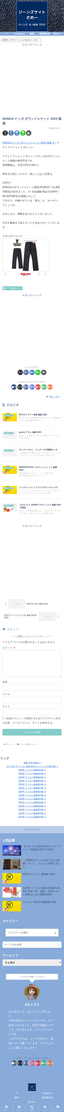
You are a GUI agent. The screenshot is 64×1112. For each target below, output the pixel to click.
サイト (6, 706)
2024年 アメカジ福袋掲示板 (30, 777)
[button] (28, 133)
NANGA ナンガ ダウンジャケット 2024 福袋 (27, 142)
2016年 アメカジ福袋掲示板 (30, 806)
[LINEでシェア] (23, 133)
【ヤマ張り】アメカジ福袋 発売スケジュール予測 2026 (31, 766)
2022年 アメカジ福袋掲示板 (30, 784)
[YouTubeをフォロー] (38, 387)
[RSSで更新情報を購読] (50, 387)
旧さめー (32, 1102)
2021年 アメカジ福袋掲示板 (30, 788)
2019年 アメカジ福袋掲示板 (30, 795)
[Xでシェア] (5, 133)
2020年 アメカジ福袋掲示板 (30, 791)
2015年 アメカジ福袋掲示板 (30, 809)
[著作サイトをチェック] (14, 387)
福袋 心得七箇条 (31, 763)
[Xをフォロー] (20, 387)
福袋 (16, 1097)
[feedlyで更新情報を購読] (44, 387)
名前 (4, 682)
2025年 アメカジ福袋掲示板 (30, 773)
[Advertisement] (32, 78)
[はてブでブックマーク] (17, 133)
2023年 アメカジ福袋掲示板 (30, 781)
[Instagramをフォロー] (32, 387)
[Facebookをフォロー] (26, 387)
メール (6, 694)
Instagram (47, 1093)
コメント (9, 647)
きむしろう (32, 1004)
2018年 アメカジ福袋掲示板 (30, 799)
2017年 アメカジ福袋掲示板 (30, 802)
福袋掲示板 (47, 1097)
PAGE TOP (33, 829)
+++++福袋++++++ (14, 288)
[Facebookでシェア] (11, 133)
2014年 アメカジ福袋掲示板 (30, 813)
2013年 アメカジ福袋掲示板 (30, 817)
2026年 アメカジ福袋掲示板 (30, 770)
